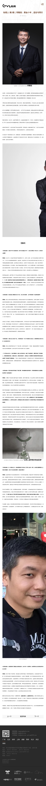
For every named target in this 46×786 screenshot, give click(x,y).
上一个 (9, 716)
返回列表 (23, 716)
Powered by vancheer (5, 762)
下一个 (36, 716)
